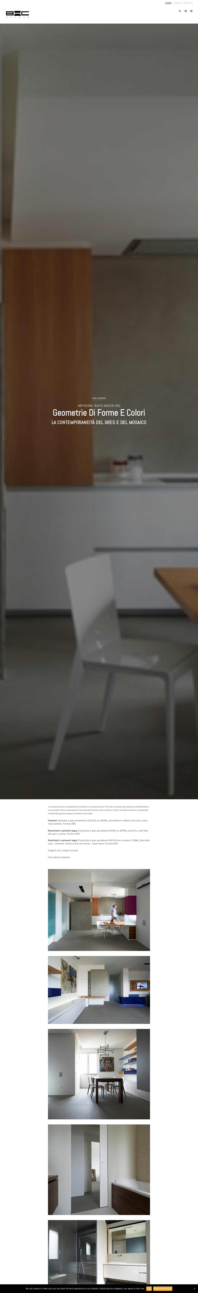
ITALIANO (168, 3)
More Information (163, 1288)
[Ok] (194, 1288)
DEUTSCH (187, 3)
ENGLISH (177, 3)
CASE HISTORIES (99, 398)
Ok (149, 1288)
